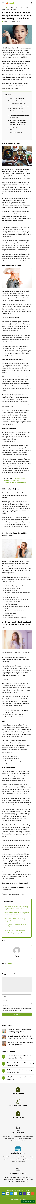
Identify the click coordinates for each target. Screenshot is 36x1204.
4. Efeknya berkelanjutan (18, 111)
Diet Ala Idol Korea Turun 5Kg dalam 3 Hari (19, 117)
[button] (31, 3)
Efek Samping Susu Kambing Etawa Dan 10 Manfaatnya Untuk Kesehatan (15, 481)
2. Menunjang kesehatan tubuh (20, 106)
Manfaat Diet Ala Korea (17, 101)
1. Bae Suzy (14, 127)
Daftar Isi (7, 95)
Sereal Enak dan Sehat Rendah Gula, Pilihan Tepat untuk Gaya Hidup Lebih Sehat (20, 1038)
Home (3, 7)
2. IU (12, 129)
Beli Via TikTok (18, 1118)
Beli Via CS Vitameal (18, 1106)
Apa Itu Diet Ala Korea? (17, 98)
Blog (7, 7)
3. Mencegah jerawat (17, 108)
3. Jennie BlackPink (16, 132)
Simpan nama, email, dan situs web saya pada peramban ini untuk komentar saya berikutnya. (17, 1009)
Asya (5, 22)
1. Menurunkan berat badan (18, 103)
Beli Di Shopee (18, 1094)
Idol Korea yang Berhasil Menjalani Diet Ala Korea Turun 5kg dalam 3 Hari (18, 122)
